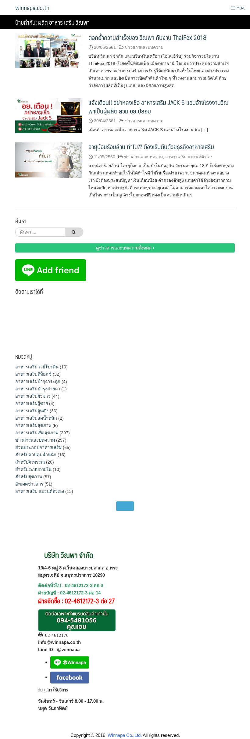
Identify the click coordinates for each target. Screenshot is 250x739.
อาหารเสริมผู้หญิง (31, 410)
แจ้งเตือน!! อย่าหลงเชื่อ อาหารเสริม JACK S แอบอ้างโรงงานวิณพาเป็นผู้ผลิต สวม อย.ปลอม (158, 106)
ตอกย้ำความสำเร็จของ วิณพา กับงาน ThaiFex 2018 (147, 37)
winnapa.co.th (32, 7)
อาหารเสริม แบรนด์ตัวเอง (188, 156)
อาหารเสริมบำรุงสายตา (37, 388)
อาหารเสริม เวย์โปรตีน (37, 366)
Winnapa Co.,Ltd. (125, 735)
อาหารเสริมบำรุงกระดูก (37, 381)
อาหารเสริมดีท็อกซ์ (33, 374)
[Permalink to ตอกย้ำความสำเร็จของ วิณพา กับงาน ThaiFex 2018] (48, 50)
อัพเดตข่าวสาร (29, 484)
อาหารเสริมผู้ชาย (31, 403)
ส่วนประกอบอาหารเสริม (38, 447)
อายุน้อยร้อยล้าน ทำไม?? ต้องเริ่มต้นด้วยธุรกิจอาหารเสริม (151, 146)
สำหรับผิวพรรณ (30, 462)
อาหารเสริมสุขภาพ (33, 425)
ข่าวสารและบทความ (144, 47)
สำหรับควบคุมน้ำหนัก (35, 454)
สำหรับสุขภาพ (28, 476)
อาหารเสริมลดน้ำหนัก (36, 418)
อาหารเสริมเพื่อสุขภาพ (36, 432)
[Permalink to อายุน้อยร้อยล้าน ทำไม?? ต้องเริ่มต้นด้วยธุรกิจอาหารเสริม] (48, 159)
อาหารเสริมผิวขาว (32, 396)
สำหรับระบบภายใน (33, 469)
